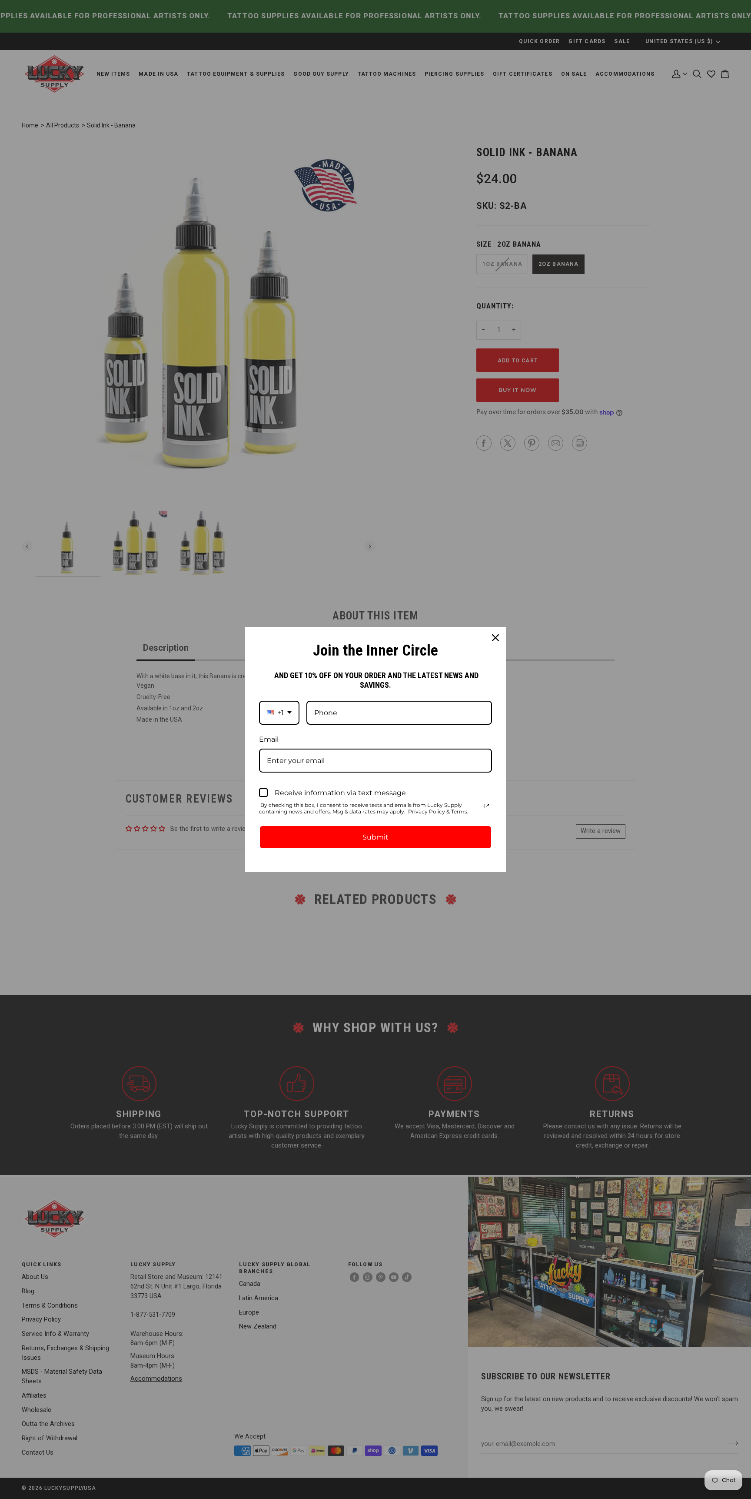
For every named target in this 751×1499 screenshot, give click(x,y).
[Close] (495, 637)
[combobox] (279, 713)
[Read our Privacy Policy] (487, 806)
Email (269, 739)
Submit (375, 837)
